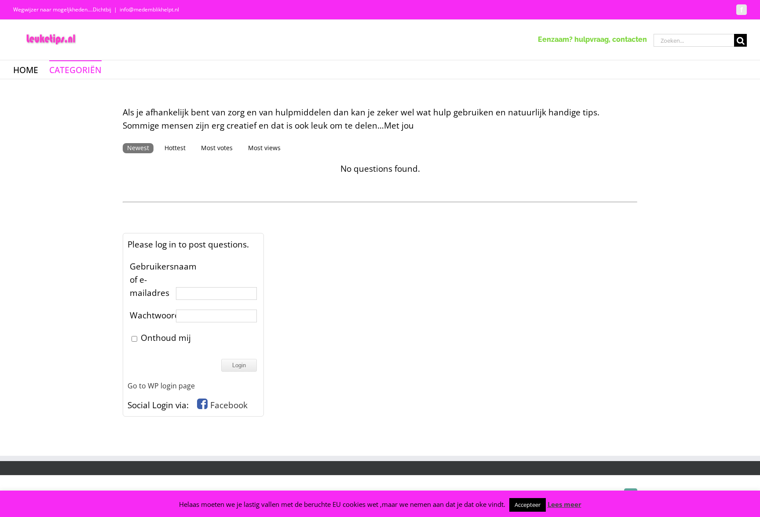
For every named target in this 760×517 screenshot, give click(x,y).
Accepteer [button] (528, 505)
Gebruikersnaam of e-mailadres (152, 280)
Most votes (217, 148)
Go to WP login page (161, 386)
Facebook (229, 405)
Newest (138, 148)
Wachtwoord (152, 315)
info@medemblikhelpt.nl (149, 9)
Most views (264, 148)
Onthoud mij (165, 337)
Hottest (175, 148)
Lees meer (564, 504)
